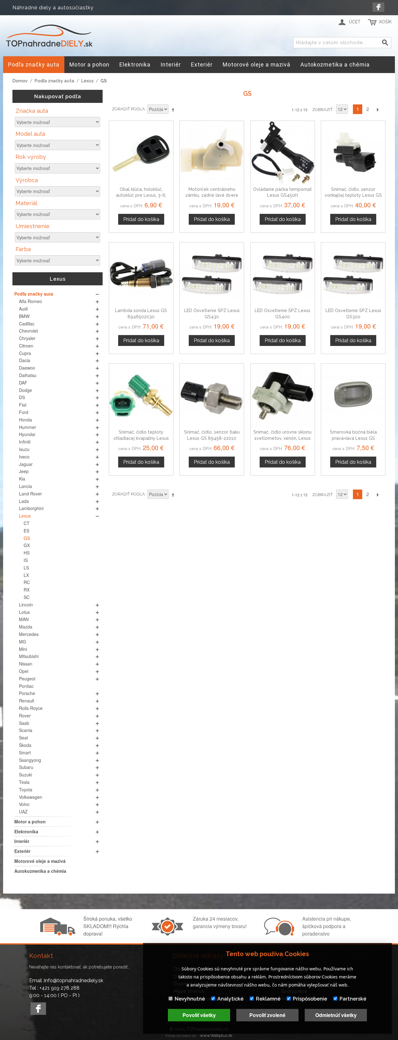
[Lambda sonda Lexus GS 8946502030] (141, 274)
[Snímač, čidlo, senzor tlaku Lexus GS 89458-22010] (212, 396)
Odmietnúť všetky (336, 1015)
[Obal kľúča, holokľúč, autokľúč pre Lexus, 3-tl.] (141, 153)
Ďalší (377, 109)
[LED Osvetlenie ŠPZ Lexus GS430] (212, 274)
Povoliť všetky (199, 1015)
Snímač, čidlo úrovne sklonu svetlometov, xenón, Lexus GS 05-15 (282, 438)
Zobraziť (322, 109)
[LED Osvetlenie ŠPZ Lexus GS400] (283, 274)
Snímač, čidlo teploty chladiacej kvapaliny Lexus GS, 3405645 (141, 438)
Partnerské (353, 999)
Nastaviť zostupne (174, 109)
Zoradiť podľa (128, 109)
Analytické (230, 999)
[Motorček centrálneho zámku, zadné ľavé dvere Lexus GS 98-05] (212, 153)
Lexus (87, 80)
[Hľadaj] (385, 43)
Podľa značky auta (54, 80)
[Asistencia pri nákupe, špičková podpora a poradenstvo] (278, 934)
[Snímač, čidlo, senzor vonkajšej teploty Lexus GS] (353, 153)
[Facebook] (378, 7)
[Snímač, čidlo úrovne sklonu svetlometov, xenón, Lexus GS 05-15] (283, 396)
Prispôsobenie (310, 999)
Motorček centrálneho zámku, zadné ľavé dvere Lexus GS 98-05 (211, 195)
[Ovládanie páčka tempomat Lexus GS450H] (283, 153)
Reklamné (268, 999)
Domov (20, 80)
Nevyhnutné (190, 999)
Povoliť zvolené (267, 1015)
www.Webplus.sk (216, 1035)
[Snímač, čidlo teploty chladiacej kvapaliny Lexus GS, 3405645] (141, 396)
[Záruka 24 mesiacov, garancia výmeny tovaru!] (169, 934)
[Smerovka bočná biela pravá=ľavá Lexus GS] (353, 396)
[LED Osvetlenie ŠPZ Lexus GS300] (353, 274)
